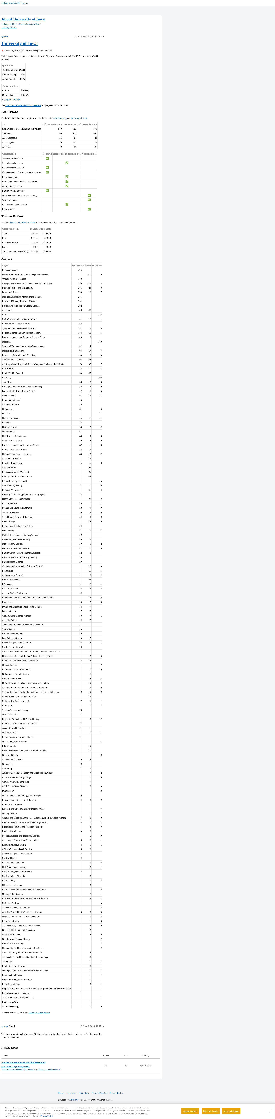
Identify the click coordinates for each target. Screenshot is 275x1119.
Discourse (73, 1100)
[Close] (270, 1111)
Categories (71, 1093)
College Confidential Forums (14, 3)
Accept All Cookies (231, 1111)
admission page (60, 118)
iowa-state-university (52, 1069)
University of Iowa (19, 43)
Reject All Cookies (210, 1111)
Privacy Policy (116, 1093)
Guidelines (84, 1093)
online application (79, 118)
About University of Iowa (23, 19)
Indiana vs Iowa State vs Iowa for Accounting (23, 1062)
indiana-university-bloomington (14, 1069)
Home (61, 1093)
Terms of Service (99, 1093)
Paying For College (11, 99)
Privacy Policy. (47, 1116)
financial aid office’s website (22, 222)
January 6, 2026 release (39, 1012)
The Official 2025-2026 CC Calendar (23, 105)
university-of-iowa (8, 27)
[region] (137, 1111)
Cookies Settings (190, 1111)
